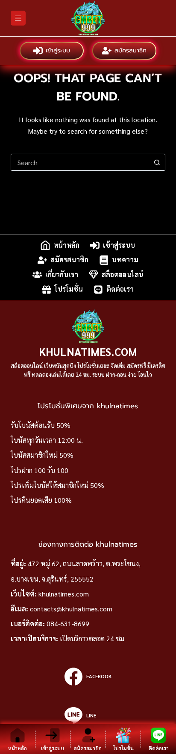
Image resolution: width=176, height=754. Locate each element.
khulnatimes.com (63, 593)
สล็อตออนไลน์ (123, 274)
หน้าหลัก (66, 245)
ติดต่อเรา (120, 289)
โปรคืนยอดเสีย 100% (41, 500)
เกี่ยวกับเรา (61, 274)
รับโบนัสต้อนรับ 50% (40, 425)
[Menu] (18, 18)
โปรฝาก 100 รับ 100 (39, 470)
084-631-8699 (68, 623)
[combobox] (80, 162)
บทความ (125, 259)
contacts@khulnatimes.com (71, 608)
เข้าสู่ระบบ (58, 50)
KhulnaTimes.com (88, 351)
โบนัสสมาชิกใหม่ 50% (42, 454)
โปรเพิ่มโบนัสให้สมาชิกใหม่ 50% (57, 485)
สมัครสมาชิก (130, 50)
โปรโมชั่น (69, 289)
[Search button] (157, 162)
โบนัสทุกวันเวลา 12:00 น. (47, 440)
